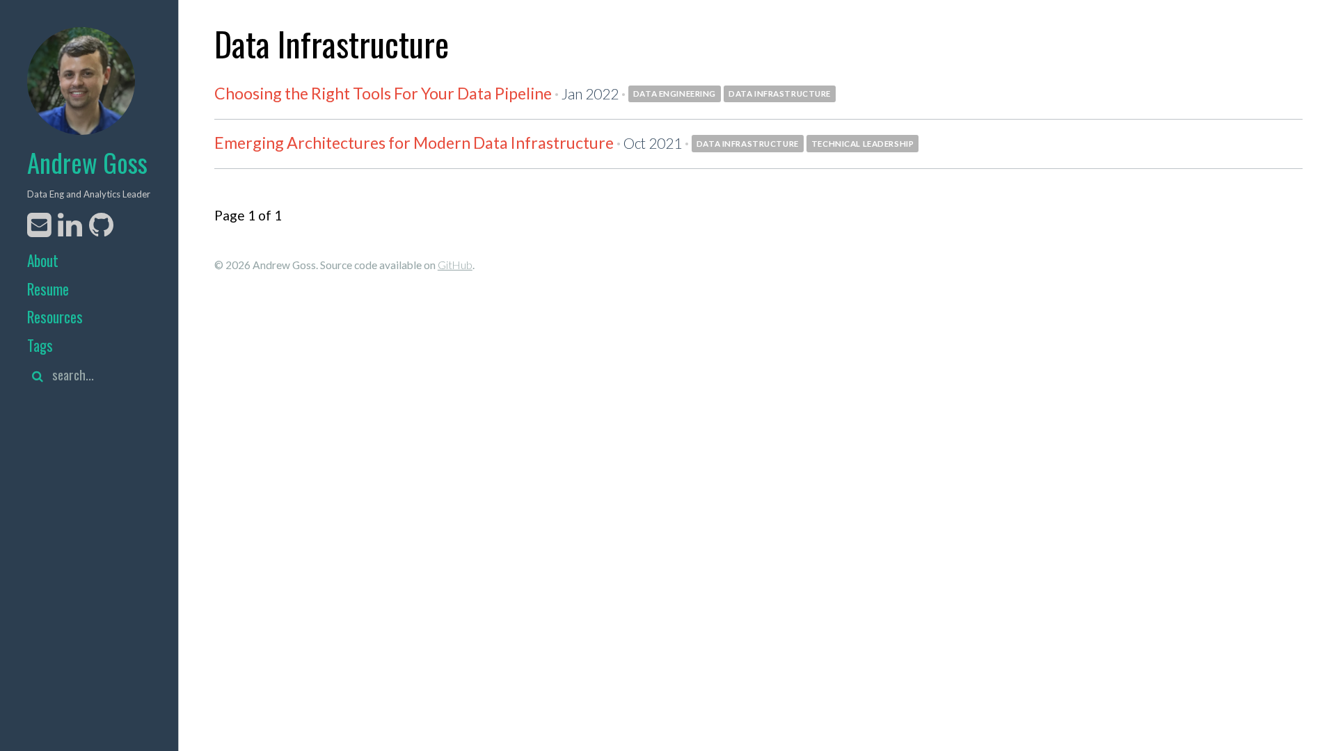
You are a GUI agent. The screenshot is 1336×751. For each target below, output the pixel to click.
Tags (40, 345)
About (42, 260)
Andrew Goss (87, 162)
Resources (55, 317)
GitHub (455, 265)
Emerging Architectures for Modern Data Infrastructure (414, 142)
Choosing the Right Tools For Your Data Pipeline (383, 93)
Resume (48, 289)
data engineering (674, 93)
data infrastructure (780, 93)
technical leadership (862, 143)
